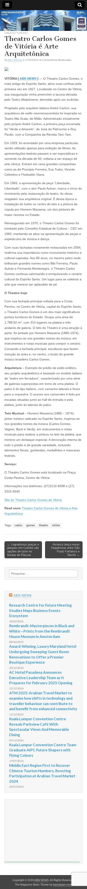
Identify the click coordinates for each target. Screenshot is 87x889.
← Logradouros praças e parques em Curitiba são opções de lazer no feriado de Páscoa (23, 550)
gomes (30, 525)
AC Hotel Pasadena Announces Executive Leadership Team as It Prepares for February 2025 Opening (40, 677)
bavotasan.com (62, 884)
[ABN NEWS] (43, 20)
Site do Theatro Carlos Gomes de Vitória (33, 500)
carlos (18, 525)
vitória (56, 525)
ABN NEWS (28, 78)
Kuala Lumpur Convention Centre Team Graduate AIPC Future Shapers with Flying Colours (42, 750)
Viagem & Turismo (15, 32)
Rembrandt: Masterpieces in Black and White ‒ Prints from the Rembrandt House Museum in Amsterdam (41, 631)
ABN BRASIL (15, 60)
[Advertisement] (42, 830)
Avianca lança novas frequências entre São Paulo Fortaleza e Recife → (65, 550)
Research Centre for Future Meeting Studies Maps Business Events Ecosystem (40, 610)
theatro (43, 525)
